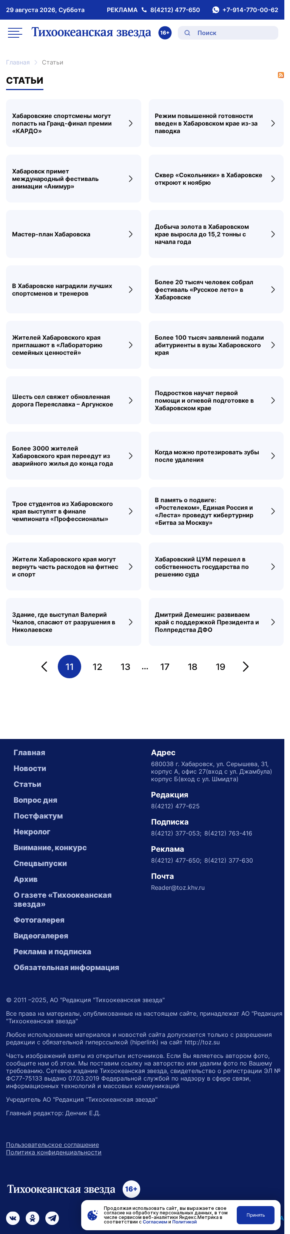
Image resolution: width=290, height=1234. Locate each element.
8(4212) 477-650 (175, 10)
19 (220, 666)
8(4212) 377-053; (176, 833)
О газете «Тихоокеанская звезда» (63, 900)
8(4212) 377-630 (228, 860)
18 (192, 666)
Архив (26, 879)
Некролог (32, 831)
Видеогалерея (41, 935)
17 (165, 666)
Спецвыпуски (40, 863)
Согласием (155, 1222)
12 (98, 666)
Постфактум (38, 815)
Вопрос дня (35, 800)
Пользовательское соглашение (52, 1144)
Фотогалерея (39, 919)
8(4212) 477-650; (176, 860)
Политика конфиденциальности (54, 1152)
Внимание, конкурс (50, 847)
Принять (256, 1215)
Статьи (27, 784)
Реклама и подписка (52, 951)
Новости (30, 768)
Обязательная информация (66, 967)
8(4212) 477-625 (175, 806)
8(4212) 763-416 (228, 833)
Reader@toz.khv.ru (178, 887)
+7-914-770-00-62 (250, 10)
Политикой (184, 1222)
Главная (18, 62)
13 (125, 666)
